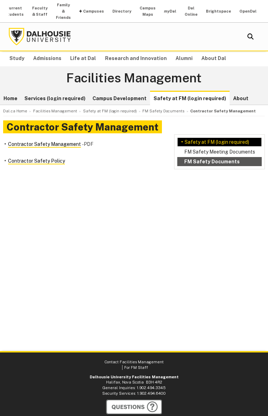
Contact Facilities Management (134, 361)
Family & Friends (63, 11)
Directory (121, 11)
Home (10, 98)
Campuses (93, 11)
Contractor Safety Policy (36, 161)
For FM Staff (136, 367)
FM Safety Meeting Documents (219, 152)
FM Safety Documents (212, 161)
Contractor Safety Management (44, 144)
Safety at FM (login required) (190, 98)
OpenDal (247, 11)
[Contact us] (134, 407)
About (240, 98)
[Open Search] (250, 36)
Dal (170, 11)
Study (16, 58)
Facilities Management (134, 78)
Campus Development (119, 98)
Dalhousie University (40, 36)
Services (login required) (54, 98)
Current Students (14, 11)
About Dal (213, 58)
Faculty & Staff (39, 11)
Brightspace (218, 11)
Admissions (47, 58)
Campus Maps (148, 11)
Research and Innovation (136, 58)
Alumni (184, 58)
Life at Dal (83, 58)
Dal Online (191, 11)
